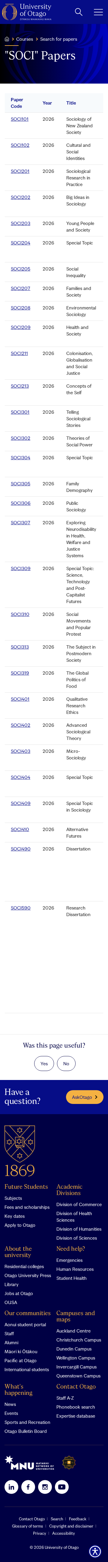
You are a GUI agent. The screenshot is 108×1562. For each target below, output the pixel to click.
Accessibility (63, 1533)
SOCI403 (20, 751)
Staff (9, 1333)
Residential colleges (24, 1266)
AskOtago (82, 1097)
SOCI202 (20, 197)
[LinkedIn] (11, 1487)
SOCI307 (20, 522)
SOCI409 (21, 803)
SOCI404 (20, 777)
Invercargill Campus (76, 1366)
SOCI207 (20, 288)
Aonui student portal (25, 1324)
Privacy (39, 1533)
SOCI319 (20, 672)
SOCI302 (20, 438)
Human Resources (75, 1269)
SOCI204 (20, 242)
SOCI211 (19, 353)
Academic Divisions (69, 1190)
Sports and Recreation (27, 1422)
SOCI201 (20, 171)
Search (57, 1519)
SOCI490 (21, 848)
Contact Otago (76, 1387)
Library (11, 1284)
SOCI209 (21, 327)
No (66, 1063)
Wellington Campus (75, 1357)
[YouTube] (62, 1487)
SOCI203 (20, 223)
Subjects (13, 1198)
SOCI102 (20, 145)
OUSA (10, 1302)
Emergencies (69, 1260)
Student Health (71, 1278)
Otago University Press (27, 1275)
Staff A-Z (65, 1397)
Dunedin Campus (74, 1348)
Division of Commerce (79, 1204)
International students (26, 1369)
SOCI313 (20, 646)
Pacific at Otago (20, 1360)
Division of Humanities (78, 1228)
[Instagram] (45, 1487)
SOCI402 (20, 725)
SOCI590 (21, 907)
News (10, 1404)
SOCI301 (20, 412)
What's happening (18, 1390)
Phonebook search (75, 1406)
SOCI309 (21, 568)
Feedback (77, 1519)
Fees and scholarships (27, 1207)
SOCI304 (20, 457)
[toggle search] (78, 12)
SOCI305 (20, 483)
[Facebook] (28, 1487)
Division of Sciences (76, 1237)
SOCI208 (20, 307)
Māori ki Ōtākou (20, 1351)
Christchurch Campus (78, 1339)
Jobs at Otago (18, 1293)
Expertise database (75, 1415)
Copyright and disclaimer (71, 1526)
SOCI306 (21, 503)
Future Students (26, 1187)
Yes (44, 1063)
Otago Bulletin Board (25, 1431)
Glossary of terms (27, 1526)
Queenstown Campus (78, 1375)
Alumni (11, 1342)
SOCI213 (20, 385)
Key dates (14, 1216)
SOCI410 (20, 829)
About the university (18, 1252)
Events (11, 1413)
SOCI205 (20, 268)
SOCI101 (19, 119)
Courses (24, 39)
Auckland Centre (73, 1330)
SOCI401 (20, 699)
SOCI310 (20, 614)
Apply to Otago (19, 1225)
